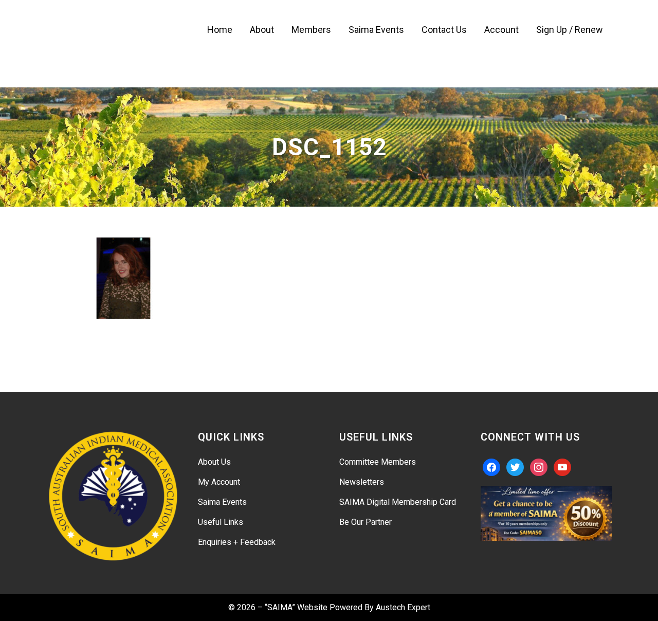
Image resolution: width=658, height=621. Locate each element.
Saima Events (222, 502)
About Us (214, 462)
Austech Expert (403, 607)
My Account (219, 482)
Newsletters (361, 482)
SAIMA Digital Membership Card (397, 502)
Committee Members (377, 462)
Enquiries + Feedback (237, 542)
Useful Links (220, 522)
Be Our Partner (365, 522)
